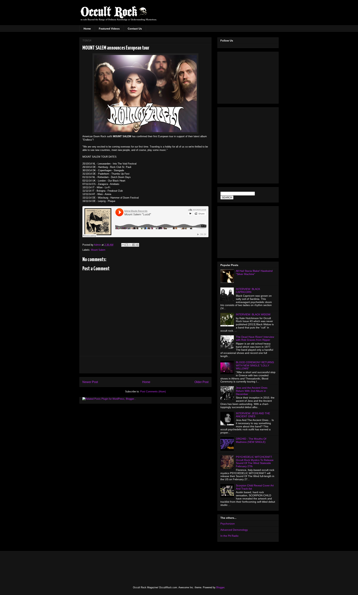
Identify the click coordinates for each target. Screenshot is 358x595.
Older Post (201, 382)
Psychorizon (227, 523)
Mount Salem (98, 249)
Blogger (220, 587)
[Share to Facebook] (134, 245)
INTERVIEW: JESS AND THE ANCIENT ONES (253, 415)
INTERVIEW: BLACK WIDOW (253, 314)
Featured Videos (109, 28)
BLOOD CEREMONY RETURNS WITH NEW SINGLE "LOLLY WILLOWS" (255, 365)
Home (87, 28)
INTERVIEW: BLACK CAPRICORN (248, 290)
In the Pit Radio (229, 535)
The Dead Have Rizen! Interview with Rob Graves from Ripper (255, 338)
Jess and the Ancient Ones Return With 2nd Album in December (251, 391)
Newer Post (90, 382)
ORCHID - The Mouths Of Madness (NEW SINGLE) (251, 440)
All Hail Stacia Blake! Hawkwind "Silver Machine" (254, 272)
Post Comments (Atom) (153, 391)
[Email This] (123, 245)
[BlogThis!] (126, 245)
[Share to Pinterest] (137, 245)
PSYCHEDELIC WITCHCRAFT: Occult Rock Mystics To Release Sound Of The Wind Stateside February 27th (255, 461)
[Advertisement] (246, 15)
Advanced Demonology (234, 529)
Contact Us (135, 28)
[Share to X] (130, 245)
